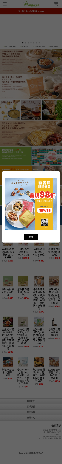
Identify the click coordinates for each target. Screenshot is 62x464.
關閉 (31, 236)
